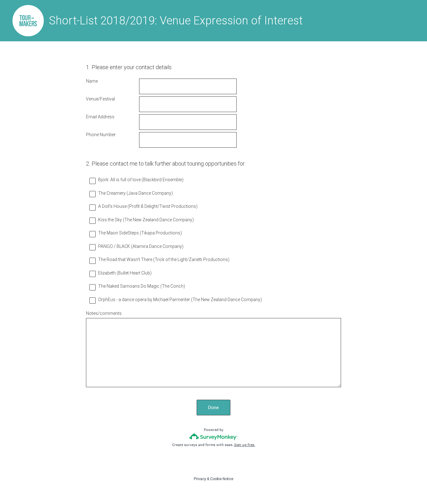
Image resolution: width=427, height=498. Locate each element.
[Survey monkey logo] (213, 436)
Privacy (200, 479)
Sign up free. (244, 444)
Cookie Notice (221, 479)
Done (213, 407)
